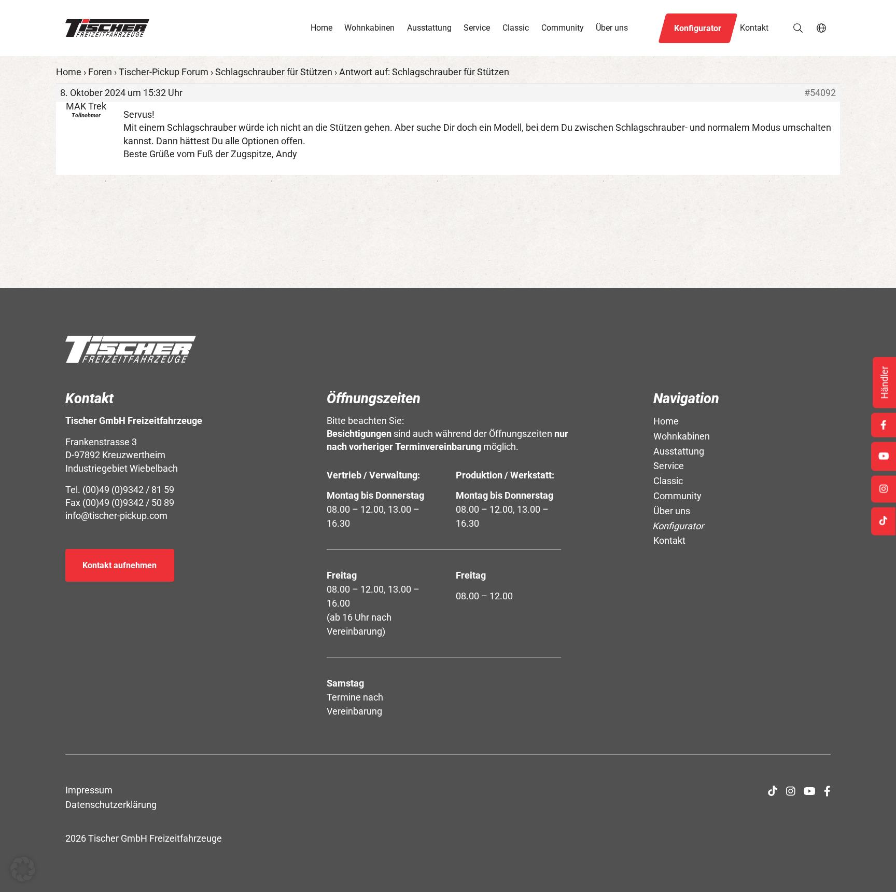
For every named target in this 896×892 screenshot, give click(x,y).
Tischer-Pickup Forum (163, 71)
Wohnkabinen (369, 28)
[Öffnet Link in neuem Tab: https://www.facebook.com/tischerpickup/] (827, 791)
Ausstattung (429, 28)
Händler (884, 382)
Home (321, 28)
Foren (100, 71)
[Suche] (798, 28)
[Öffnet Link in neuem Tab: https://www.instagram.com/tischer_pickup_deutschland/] (790, 791)
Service (477, 28)
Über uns (612, 28)
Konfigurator (698, 28)
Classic (515, 28)
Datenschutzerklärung (111, 804)
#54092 (820, 93)
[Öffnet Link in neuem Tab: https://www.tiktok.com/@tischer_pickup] (772, 791)
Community (562, 28)
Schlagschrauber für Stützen (273, 71)
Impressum (89, 790)
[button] (107, 28)
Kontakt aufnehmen (119, 565)
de (821, 27)
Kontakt (754, 28)
